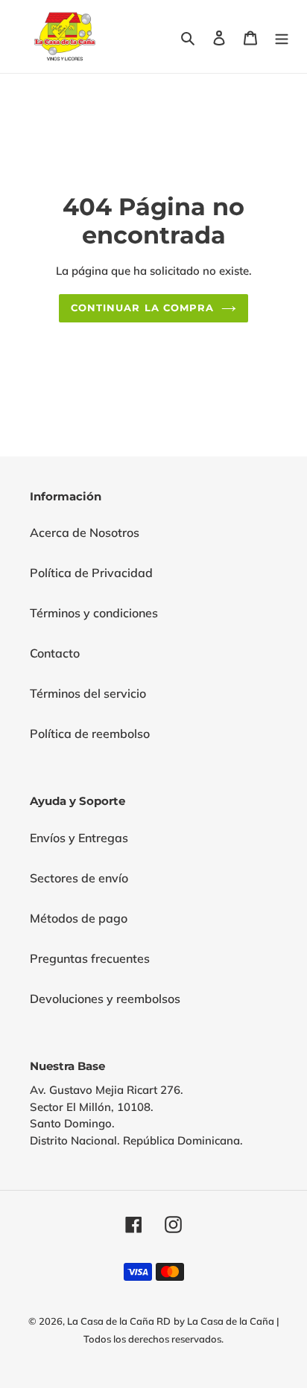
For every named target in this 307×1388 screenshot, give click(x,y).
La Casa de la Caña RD (119, 1321)
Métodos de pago (78, 918)
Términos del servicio (88, 693)
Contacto (55, 653)
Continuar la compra (142, 307)
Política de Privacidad (91, 572)
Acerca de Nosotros (84, 532)
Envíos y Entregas (79, 837)
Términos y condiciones (94, 612)
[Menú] (281, 36)
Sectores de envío (79, 877)
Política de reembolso (90, 733)
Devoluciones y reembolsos (105, 998)
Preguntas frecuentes (90, 958)
